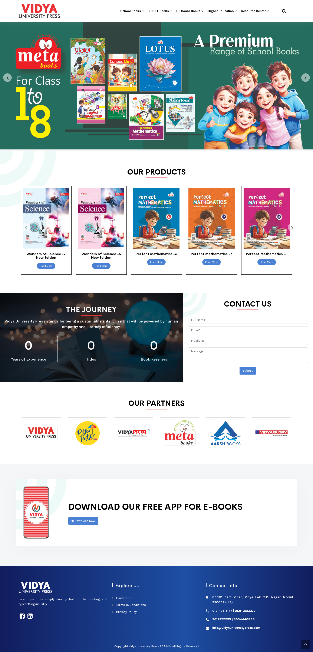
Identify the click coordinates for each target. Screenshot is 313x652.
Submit (248, 370)
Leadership (124, 598)
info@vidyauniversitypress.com (236, 628)
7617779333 (221, 619)
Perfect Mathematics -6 (101, 254)
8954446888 (244, 619)
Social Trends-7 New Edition (266, 256)
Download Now (84, 521)
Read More (46, 265)
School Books (130, 11)
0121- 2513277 (245, 611)
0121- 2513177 (222, 611)
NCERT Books (158, 11)
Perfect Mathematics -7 (156, 254)
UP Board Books (188, 11)
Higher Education (221, 11)
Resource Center (253, 11)
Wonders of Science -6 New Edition (46, 256)
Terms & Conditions (131, 605)
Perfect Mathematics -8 (211, 254)
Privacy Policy (126, 612)
